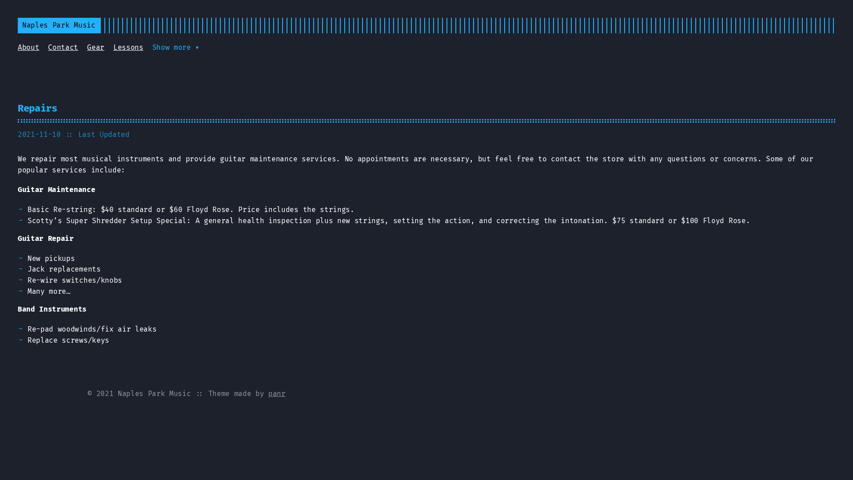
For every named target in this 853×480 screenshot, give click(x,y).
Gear (95, 47)
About (28, 47)
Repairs (37, 108)
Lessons (128, 47)
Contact (63, 47)
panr (277, 393)
